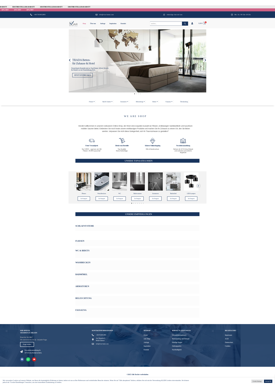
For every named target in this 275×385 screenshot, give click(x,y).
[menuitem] (92, 101)
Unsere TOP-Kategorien (138, 160)
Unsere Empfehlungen (138, 214)
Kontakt (123, 23)
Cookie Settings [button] (257, 381)
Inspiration (112, 23)
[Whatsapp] (28, 359)
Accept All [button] (268, 381)
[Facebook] (22, 359)
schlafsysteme (84, 226)
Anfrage (102, 23)
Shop (84, 23)
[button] (70, 60)
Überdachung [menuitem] (184, 102)
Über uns (93, 23)
